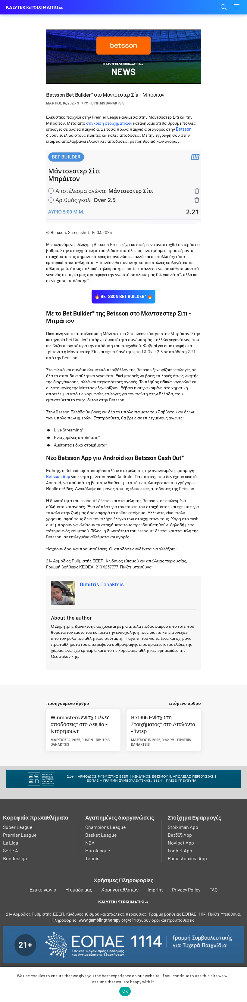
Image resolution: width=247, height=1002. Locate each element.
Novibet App (181, 842)
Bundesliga (15, 858)
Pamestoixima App (187, 858)
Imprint (155, 889)
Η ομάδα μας (78, 889)
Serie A (10, 850)
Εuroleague (97, 850)
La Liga (10, 842)
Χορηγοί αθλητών (120, 889)
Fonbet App (180, 850)
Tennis (92, 858)
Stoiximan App (183, 827)
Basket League (101, 835)
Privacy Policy (186, 889)
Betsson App (58, 476)
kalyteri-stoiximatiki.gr (36, 7)
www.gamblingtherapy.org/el (106, 920)
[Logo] (123, 902)
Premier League (20, 835)
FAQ (213, 889)
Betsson (184, 129)
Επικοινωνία (43, 889)
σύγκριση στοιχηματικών (109, 123)
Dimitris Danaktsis (102, 584)
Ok (125, 991)
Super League (18, 827)
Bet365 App (180, 835)
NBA (90, 842)
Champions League (105, 827)
